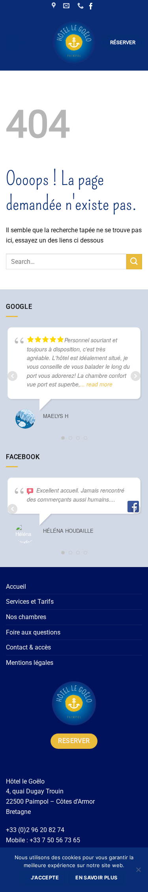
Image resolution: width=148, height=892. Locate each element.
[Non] (138, 872)
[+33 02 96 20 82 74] (81, 5)
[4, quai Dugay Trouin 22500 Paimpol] (55, 5)
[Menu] (13, 42)
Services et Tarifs (30, 601)
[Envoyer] (134, 261)
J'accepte (45, 878)
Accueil (16, 586)
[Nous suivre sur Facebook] (91, 7)
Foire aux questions (33, 632)
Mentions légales (29, 662)
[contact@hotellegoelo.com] (67, 5)
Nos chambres (26, 617)
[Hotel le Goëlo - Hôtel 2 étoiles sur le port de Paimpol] (74, 42)
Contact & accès (28, 647)
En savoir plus (96, 878)
